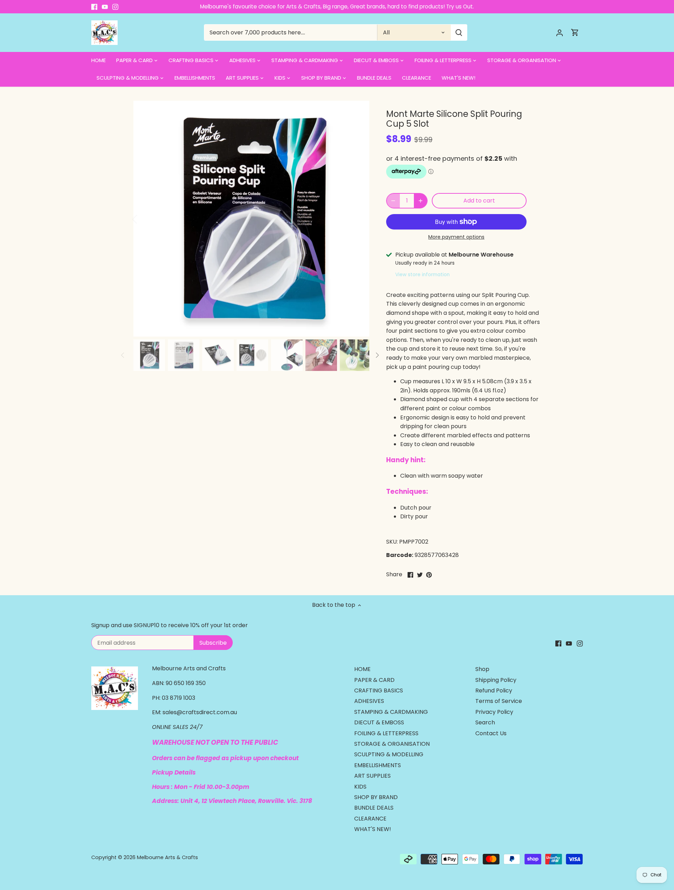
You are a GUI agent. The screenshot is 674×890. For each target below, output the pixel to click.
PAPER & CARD (374, 680)
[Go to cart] (575, 32)
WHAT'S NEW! (372, 829)
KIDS (360, 787)
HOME (362, 669)
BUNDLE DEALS (374, 808)
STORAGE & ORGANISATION (392, 744)
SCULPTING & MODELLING (388, 754)
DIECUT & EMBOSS (379, 722)
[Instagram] (115, 7)
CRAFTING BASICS (378, 690)
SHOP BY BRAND (376, 797)
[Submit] (459, 32)
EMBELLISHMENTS (377, 765)
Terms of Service (498, 701)
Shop (482, 669)
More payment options (456, 237)
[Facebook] (94, 7)
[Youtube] (105, 7)
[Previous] (143, 218)
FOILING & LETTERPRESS (386, 733)
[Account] (559, 32)
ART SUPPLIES (372, 776)
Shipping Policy (495, 680)
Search (485, 722)
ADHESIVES (369, 701)
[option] (251, 219)
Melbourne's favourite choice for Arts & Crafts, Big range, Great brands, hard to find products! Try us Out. (337, 6)
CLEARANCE (370, 819)
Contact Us (491, 733)
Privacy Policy (494, 712)
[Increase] (420, 200)
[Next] (358, 218)
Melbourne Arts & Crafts (167, 857)
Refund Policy (493, 690)
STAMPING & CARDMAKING (391, 712)
